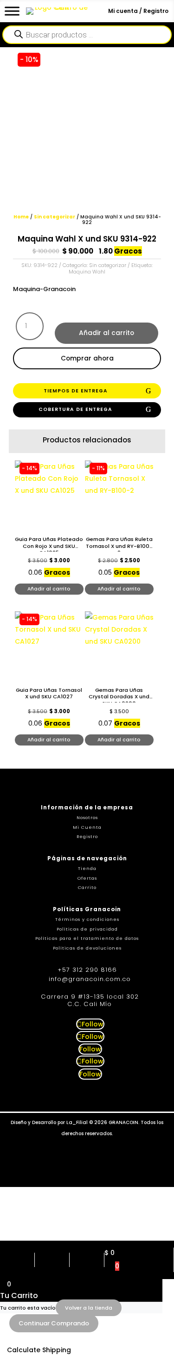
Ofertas (87, 878)
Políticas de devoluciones (87, 948)
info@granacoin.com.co (90, 979)
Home (21, 216)
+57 (87, 969)
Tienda (87, 868)
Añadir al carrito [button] (49, 588)
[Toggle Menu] (12, 10)
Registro (87, 836)
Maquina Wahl (87, 271)
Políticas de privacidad (87, 929)
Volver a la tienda (88, 1307)
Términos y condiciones (87, 919)
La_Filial (77, 1122)
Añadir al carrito (106, 332)
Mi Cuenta (87, 827)
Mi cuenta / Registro (138, 11)
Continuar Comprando (54, 1323)
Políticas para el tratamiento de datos (87, 938)
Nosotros (87, 817)
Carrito (87, 887)
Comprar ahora (87, 358)
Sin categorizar (54, 216)
